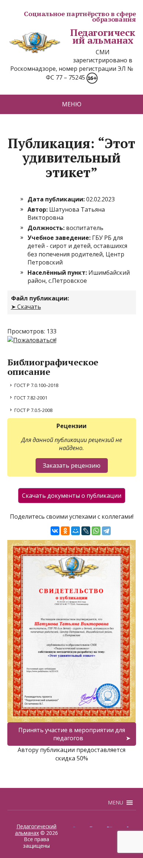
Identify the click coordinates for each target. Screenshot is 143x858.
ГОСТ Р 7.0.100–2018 (36, 385)
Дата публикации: (56, 199)
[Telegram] (106, 530)
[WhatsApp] (96, 530)
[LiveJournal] (85, 530)
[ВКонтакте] (55, 530)
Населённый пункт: (57, 273)
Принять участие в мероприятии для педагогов (71, 734)
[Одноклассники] (65, 530)
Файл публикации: (40, 298)
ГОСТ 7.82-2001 (30, 397)
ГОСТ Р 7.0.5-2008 (33, 410)
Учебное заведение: (59, 238)
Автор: (38, 209)
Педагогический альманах (102, 36)
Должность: (46, 228)
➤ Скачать (26, 307)
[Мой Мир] (75, 530)
